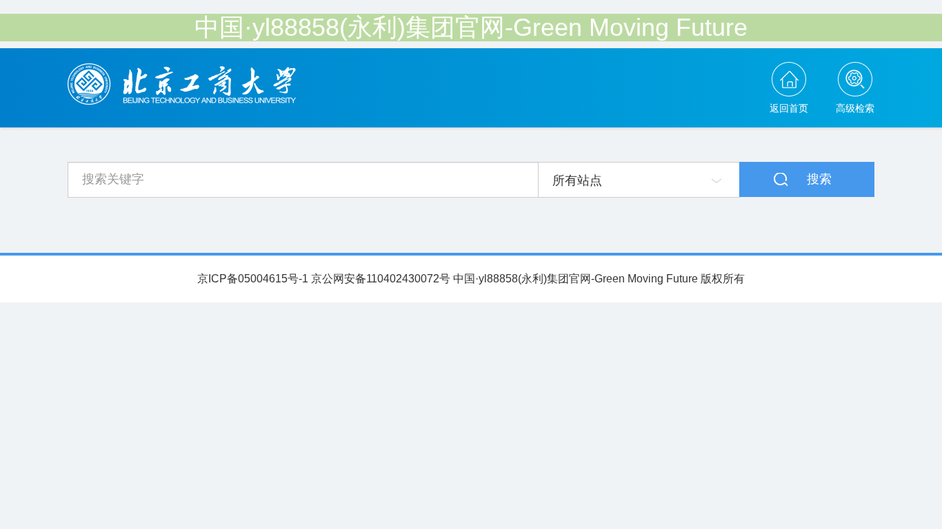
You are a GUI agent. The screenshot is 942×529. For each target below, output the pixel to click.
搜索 (819, 179)
